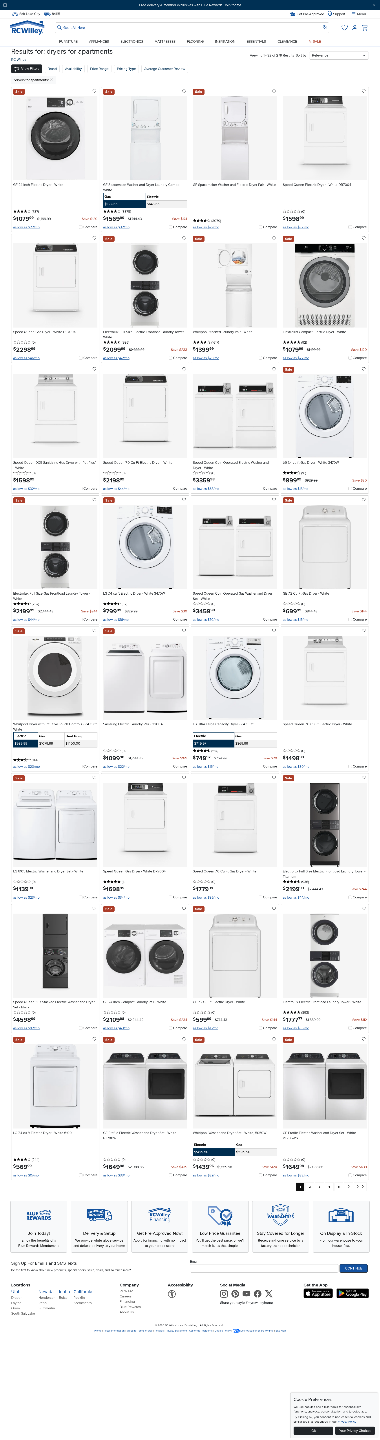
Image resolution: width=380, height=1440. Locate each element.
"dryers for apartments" (32, 80)
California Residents (201, 1330)
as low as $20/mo (26, 766)
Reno (42, 1303)
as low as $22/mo (26, 227)
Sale (316, 41)
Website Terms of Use (140, 1330)
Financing (127, 1301)
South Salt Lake (23, 1313)
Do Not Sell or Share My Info (257, 1330)
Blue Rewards (130, 1307)
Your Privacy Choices (355, 1431)
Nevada (46, 1291)
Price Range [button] (99, 69)
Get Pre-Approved (310, 14)
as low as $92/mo (26, 1028)
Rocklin (79, 1297)
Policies (159, 1330)
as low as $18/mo (295, 489)
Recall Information (114, 1330)
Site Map (281, 1330)
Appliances (99, 41)
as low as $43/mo (116, 1028)
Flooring (195, 41)
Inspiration (225, 41)
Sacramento (82, 1303)
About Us (127, 1312)
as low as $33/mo (116, 1175)
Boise (63, 1297)
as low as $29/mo (206, 227)
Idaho (64, 1291)
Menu (361, 14)
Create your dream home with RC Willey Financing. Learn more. (190, 5)
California (82, 1291)
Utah (15, 1291)
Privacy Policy (347, 1422)
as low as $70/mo (206, 619)
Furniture (68, 41)
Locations (20, 1285)
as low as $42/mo (116, 358)
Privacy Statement (176, 1330)
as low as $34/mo (116, 897)
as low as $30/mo (296, 766)
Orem (15, 1308)
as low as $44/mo (116, 489)
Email (194, 1261)
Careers (126, 1296)
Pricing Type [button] (126, 69)
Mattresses (165, 41)
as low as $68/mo (206, 489)
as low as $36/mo (206, 897)
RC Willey (18, 59)
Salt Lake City (29, 13)
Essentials (256, 41)
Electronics (132, 41)
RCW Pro (126, 1291)
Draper (16, 1297)
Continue (353, 1268)
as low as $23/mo (26, 897)
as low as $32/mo (116, 227)
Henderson (46, 1297)
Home (98, 1330)
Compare (90, 227)
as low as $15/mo (295, 619)
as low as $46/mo (26, 358)
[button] (40, 5)
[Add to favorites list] (94, 91)
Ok (313, 1431)
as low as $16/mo (116, 619)
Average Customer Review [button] (164, 69)
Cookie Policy (223, 1330)
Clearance (287, 41)
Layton (16, 1303)
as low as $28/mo (206, 358)
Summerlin (46, 1308)
